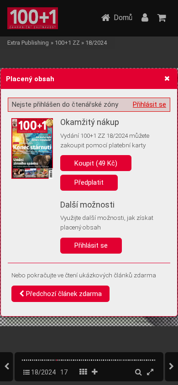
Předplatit (89, 182)
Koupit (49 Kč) (95, 163)
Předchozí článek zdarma (63, 294)
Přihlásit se (149, 104)
